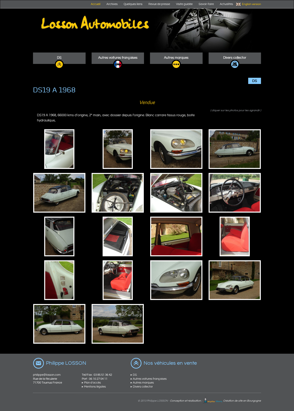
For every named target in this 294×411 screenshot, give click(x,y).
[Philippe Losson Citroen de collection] (147, 30)
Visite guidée (184, 4)
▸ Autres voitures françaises (149, 378)
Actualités (226, 4)
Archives (112, 4)
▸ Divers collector (142, 386)
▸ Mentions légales (94, 386)
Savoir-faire (206, 4)
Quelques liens (133, 4)
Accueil (95, 4)
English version (251, 4)
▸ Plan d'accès (91, 382)
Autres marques (176, 58)
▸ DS (134, 374)
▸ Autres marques (142, 382)
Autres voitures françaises (117, 58)
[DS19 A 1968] (59, 148)
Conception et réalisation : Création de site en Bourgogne (215, 400)
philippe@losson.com (47, 374)
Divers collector (234, 58)
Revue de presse (159, 4)
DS (59, 58)
